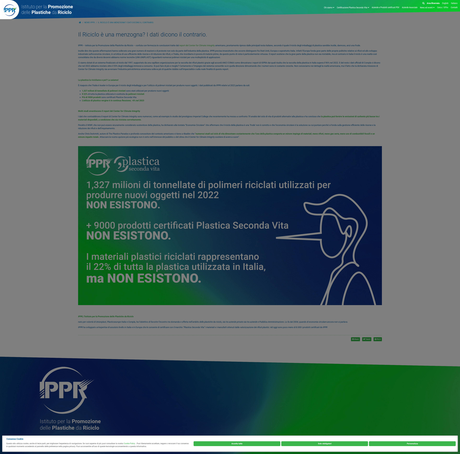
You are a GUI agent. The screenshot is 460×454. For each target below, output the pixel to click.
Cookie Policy (130, 443)
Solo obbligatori (324, 443)
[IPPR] (9, 9)
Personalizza (412, 443)
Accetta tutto (236, 443)
